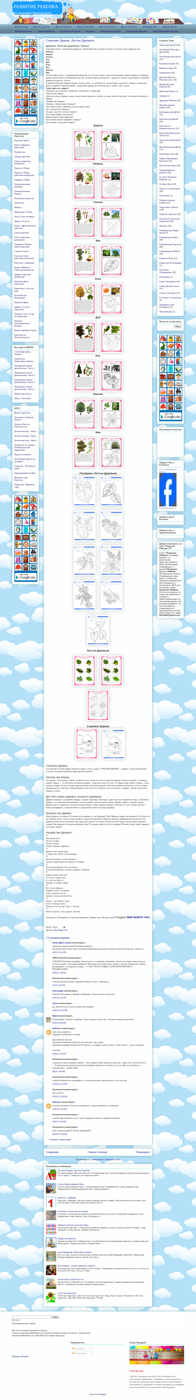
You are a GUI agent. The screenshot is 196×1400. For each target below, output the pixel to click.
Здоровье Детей (169, 27)
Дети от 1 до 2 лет (42, 27)
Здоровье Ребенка (167, 100)
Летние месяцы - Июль (25, 436)
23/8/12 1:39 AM (59, 973)
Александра (57, 991)
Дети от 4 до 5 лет (107, 27)
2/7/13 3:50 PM (58, 985)
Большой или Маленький (20, 296)
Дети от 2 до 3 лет (64, 27)
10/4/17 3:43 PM (59, 1122)
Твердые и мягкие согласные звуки (73, 1225)
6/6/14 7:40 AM (58, 1071)
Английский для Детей (70, 31)
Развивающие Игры (168, 237)
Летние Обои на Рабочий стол (71, 1279)
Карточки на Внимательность (22, 336)
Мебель (18, 207)
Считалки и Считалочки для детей (73, 1211)
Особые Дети (165, 184)
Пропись (163, 226)
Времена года (165, 68)
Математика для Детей (170, 147)
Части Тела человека (24, 216)
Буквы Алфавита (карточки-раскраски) (24, 268)
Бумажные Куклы (167, 63)
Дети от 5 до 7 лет (129, 27)
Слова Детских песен (169, 286)
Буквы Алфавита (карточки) (22, 146)
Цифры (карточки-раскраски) (22, 275)
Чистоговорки (165, 311)
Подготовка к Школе (168, 207)
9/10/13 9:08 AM (59, 1023)
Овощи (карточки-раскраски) (22, 162)
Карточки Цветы (21, 140)
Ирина (55, 1016)
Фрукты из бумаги (22, 454)
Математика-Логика (23, 31)
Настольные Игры (167, 165)
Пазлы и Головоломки (169, 189)
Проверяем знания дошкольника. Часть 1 (24, 367)
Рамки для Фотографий (170, 263)
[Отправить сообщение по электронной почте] (63, 927)
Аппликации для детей (170, 56)
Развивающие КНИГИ (169, 251)
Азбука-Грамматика (46, 31)
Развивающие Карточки (136, 31)
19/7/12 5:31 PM (59, 952)
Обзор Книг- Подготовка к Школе (23, 360)
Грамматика (165, 73)
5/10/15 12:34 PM (59, 1096)
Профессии (19, 152)
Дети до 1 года (21, 27)
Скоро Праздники (167, 281)
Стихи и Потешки (167, 293)
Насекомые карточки (24, 198)
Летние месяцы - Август (25, 440)
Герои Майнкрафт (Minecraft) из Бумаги (75, 1252)
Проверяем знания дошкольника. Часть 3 (24, 381)
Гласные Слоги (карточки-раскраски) (24, 257)
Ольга (55, 1003)
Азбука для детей (167, 45)
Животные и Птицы (23, 212)
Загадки (163, 96)
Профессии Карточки (67, 1239)
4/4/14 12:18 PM (59, 1054)
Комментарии (80, 1353)
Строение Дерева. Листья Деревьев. (70, 40)
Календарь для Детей (169, 112)
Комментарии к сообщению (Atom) (106, 1159)
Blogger (103, 1394)
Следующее (52, 1152)
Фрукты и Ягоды (21, 168)
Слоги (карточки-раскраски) (22, 238)
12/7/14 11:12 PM (59, 1084)
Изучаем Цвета (21, 302)
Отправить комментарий (60, 1140)
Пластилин (164, 195)
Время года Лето (22, 413)
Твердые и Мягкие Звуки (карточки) (23, 245)
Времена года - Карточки (21, 478)
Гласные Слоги (21, 251)
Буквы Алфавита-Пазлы (25, 330)
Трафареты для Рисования (166, 306)
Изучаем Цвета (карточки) (21, 282)
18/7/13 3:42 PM (59, 998)
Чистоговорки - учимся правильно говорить (76, 1266)
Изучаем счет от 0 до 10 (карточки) (24, 315)
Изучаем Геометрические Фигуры (22, 323)
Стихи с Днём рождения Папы (71, 1184)
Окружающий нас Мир (24, 473)
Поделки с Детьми (167, 214)
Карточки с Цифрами (67, 1198)
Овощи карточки (22, 156)
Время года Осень (23, 394)
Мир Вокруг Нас (150, 27)
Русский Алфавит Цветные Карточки (74, 1170)
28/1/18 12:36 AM (59, 1134)
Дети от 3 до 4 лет (85, 27)
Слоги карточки (21, 233)
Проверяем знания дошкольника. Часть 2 (24, 374)
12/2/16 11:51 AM (59, 1109)
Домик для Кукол (167, 91)
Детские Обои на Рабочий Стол (167, 78)
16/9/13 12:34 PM (59, 1010)
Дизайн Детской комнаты (166, 85)
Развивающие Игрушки (110, 31)
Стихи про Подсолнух (67, 1293)
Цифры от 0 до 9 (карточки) (22, 308)
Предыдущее (143, 1152)
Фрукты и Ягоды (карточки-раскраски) (24, 174)
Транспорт (19, 203)
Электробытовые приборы (22, 185)
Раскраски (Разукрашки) (165, 271)
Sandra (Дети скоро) (61, 943)
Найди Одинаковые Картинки (165, 31)
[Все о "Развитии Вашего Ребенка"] (167, 506)
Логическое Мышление (170, 140)
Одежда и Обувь (22, 180)
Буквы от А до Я (21, 221)
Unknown (56, 1028)
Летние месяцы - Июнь (25, 431)
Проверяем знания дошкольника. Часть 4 (24, 388)
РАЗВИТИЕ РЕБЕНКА (35, 6)
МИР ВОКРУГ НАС (138, 917)
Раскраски (90, 31)
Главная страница (97, 1152)
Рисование (164, 277)
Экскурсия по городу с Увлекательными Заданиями (24, 447)
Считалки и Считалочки (170, 297)
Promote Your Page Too (167, 508)
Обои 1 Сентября (22, 398)
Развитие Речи (166, 258)
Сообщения (79, 1349)
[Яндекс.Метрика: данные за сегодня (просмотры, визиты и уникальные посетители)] (20, 1356)
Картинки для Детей (168, 119)
